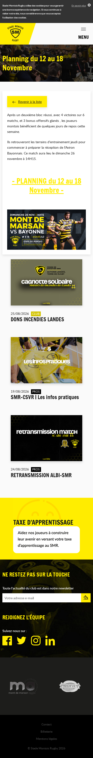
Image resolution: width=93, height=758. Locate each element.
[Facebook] (7, 640)
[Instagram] (36, 640)
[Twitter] (21, 640)
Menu (83, 37)
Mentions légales (46, 739)
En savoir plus (79, 5)
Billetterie (46, 731)
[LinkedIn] (50, 640)
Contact (46, 724)
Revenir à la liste (30, 101)
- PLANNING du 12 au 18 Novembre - (46, 185)
